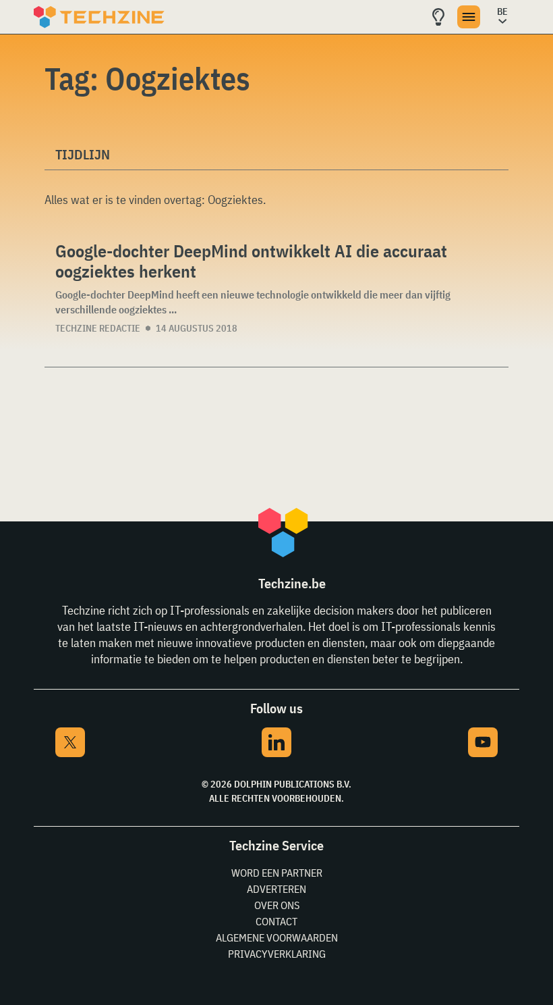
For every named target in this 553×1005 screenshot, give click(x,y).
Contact (276, 921)
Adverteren (276, 889)
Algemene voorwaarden (277, 937)
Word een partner (276, 872)
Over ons (276, 905)
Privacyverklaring (277, 953)
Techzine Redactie (97, 328)
